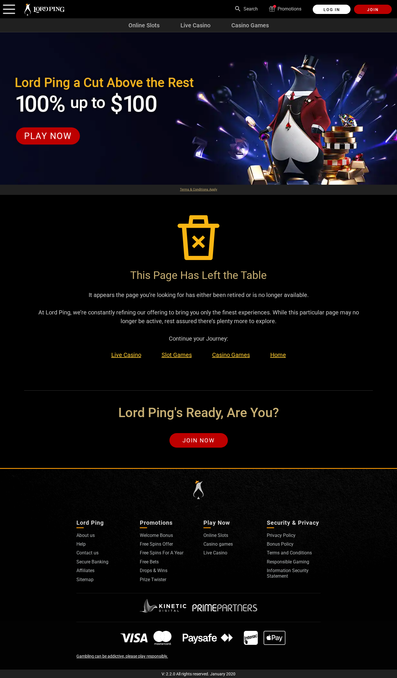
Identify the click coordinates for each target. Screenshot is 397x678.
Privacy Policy (281, 535)
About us (85, 535)
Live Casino (195, 25)
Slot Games (177, 355)
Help (81, 544)
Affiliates (85, 570)
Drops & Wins (153, 570)
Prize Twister (153, 579)
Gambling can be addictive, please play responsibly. (122, 656)
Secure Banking (92, 562)
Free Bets (149, 562)
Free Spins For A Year (161, 553)
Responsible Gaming (288, 562)
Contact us (87, 553)
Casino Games (250, 25)
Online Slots (144, 25)
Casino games (218, 544)
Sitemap (85, 579)
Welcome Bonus (156, 535)
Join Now (199, 440)
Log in (331, 9)
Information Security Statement (288, 573)
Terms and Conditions (289, 553)
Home (278, 355)
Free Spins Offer (156, 544)
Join (373, 9)
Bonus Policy (280, 544)
